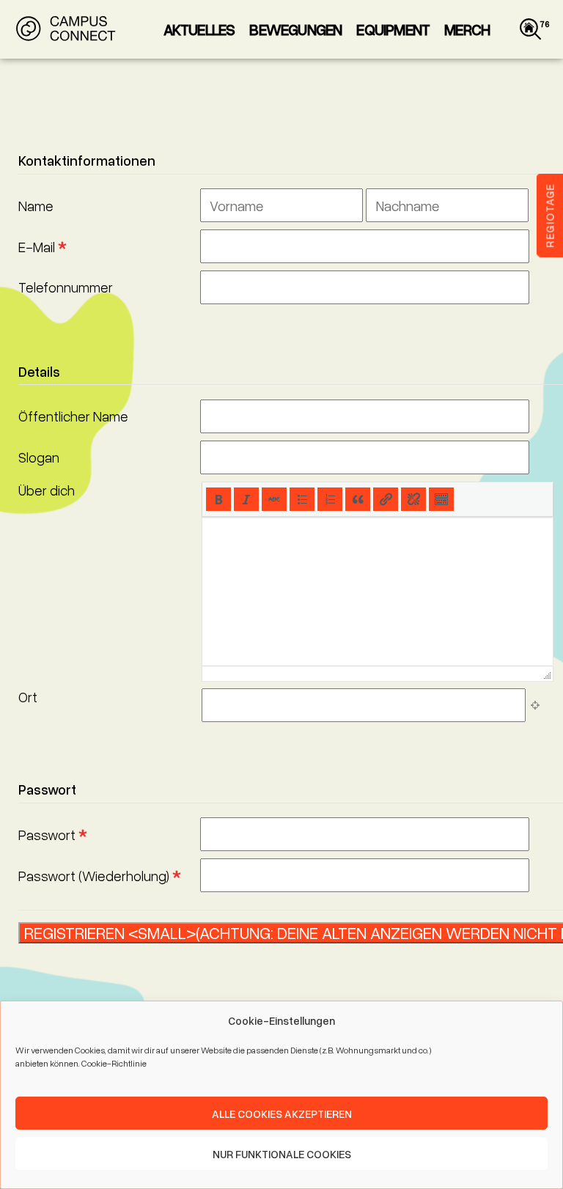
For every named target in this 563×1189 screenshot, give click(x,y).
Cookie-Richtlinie (114, 1063)
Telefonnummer (65, 287)
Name (36, 205)
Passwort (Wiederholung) (99, 875)
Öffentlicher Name (73, 416)
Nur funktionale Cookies (282, 1153)
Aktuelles (199, 29)
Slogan (38, 457)
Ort (27, 696)
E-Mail (42, 246)
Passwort (52, 834)
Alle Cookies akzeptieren (282, 1113)
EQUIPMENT (393, 29)
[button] (218, 499)
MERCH (467, 29)
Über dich (46, 490)
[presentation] (218, 499)
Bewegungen (295, 29)
